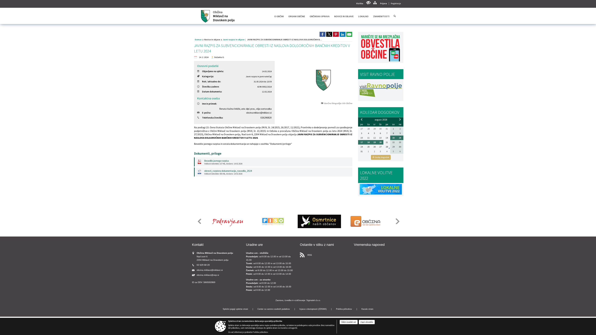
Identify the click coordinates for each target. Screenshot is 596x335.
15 (393, 137)
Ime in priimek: (209, 103)
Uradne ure (254, 245)
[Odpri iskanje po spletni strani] (395, 16)
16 (400, 137)
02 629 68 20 (203, 265)
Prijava (383, 3)
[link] (322, 34)
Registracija (396, 3)
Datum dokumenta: (212, 91)
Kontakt (197, 245)
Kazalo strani (367, 309)
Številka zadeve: (210, 86)
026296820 (266, 117)
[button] (199, 221)
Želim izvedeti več (348, 322)
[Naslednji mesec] (400, 119)
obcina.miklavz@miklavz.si (259, 112)
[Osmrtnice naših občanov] (319, 221)
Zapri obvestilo (366, 322)
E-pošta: (206, 112)
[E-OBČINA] (366, 221)
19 (374, 142)
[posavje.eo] (226, 221)
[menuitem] (279, 16)
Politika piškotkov (344, 309)
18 (368, 142)
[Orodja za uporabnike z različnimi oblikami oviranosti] (368, 2)
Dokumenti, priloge (207, 154)
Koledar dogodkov (379, 112)
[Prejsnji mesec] (361, 119)
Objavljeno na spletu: (213, 71)
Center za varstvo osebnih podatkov (273, 309)
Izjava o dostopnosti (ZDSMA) (313, 309)
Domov (198, 39)
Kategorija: (208, 76)
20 (380, 142)
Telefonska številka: (212, 117)
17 (362, 142)
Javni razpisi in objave (233, 39)
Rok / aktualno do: (211, 81)
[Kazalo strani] (375, 2)
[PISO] (273, 221)
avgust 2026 (381, 119)
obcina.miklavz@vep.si (208, 275)
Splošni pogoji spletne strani (235, 309)
